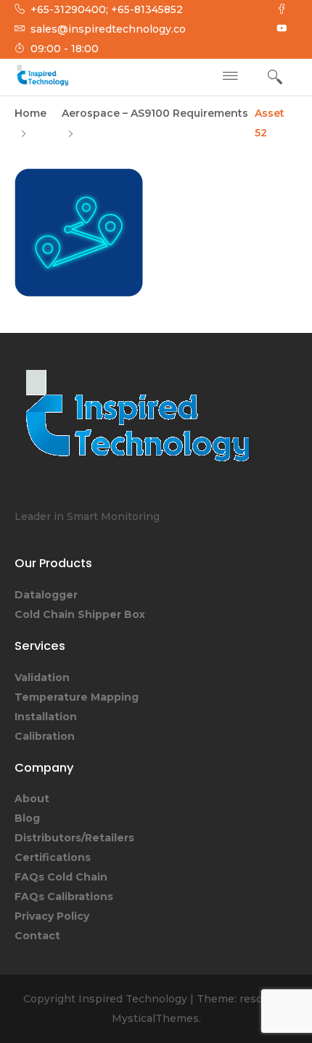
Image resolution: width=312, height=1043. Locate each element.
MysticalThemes (155, 1018)
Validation (42, 677)
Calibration (45, 736)
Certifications (53, 857)
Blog (27, 818)
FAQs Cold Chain (61, 876)
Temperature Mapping (77, 697)
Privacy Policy (52, 916)
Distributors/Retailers (74, 837)
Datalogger (46, 594)
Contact (37, 935)
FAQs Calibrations (64, 896)
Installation (46, 716)
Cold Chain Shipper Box (80, 614)
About (32, 798)
